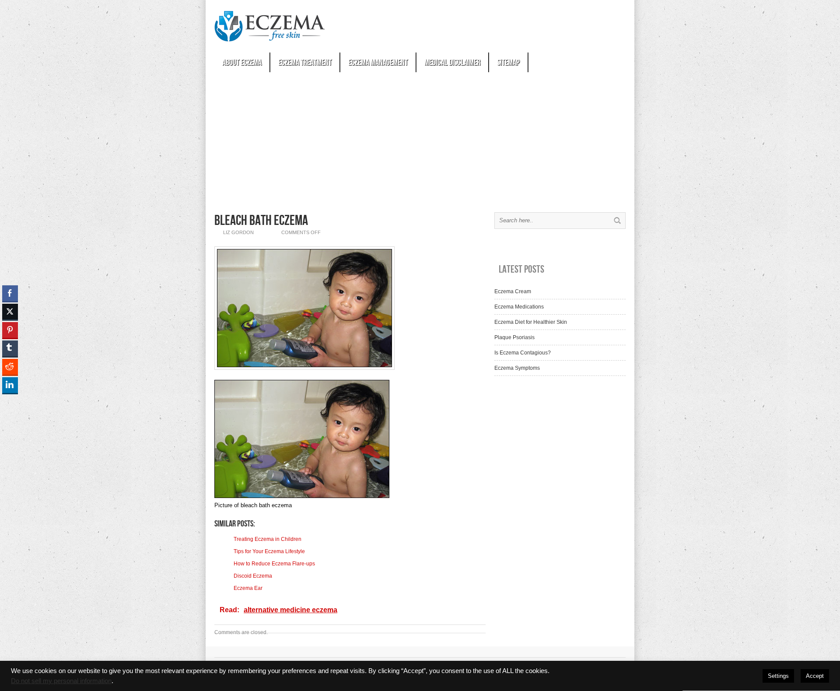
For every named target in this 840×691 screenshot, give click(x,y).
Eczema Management (378, 62)
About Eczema (242, 62)
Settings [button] (778, 676)
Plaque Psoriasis (514, 337)
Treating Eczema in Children (267, 539)
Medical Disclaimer (452, 62)
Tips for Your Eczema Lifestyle (269, 551)
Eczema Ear (248, 588)
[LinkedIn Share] (10, 385)
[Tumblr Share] (10, 348)
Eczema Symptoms (517, 368)
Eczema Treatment (305, 62)
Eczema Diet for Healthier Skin (530, 322)
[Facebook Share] (10, 293)
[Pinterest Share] (10, 330)
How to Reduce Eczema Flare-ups (274, 564)
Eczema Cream (512, 291)
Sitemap (508, 62)
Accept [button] (815, 676)
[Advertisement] (420, 140)
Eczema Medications (519, 307)
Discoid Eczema (253, 576)
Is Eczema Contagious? (522, 353)
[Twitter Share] (10, 311)
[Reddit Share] (10, 367)
